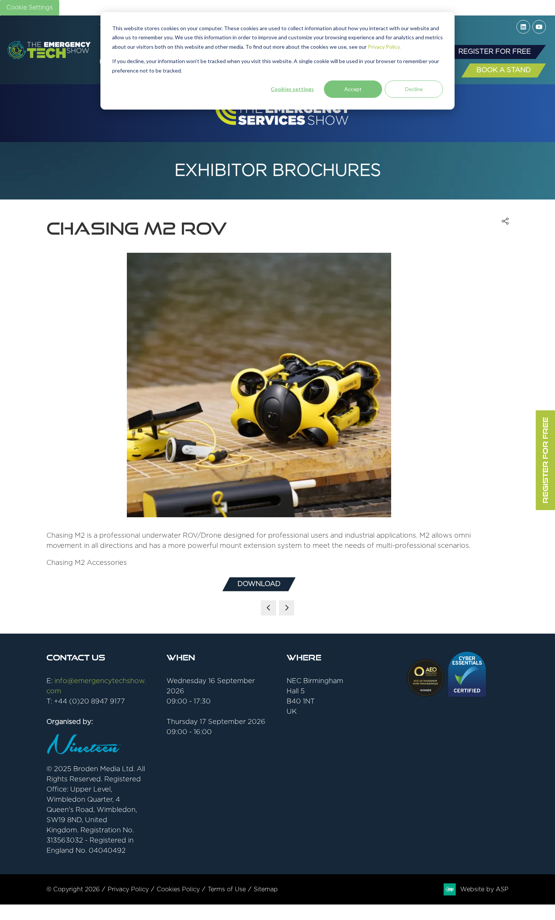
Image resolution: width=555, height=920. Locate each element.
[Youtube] (539, 27)
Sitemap (266, 889)
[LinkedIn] (523, 27)
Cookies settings (292, 89)
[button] (494, 52)
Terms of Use (227, 889)
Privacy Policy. (384, 46)
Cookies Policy (178, 889)
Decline (414, 89)
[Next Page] (286, 607)
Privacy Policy (128, 889)
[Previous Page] (268, 607)
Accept (353, 89)
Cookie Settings (29, 8)
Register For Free (545, 460)
